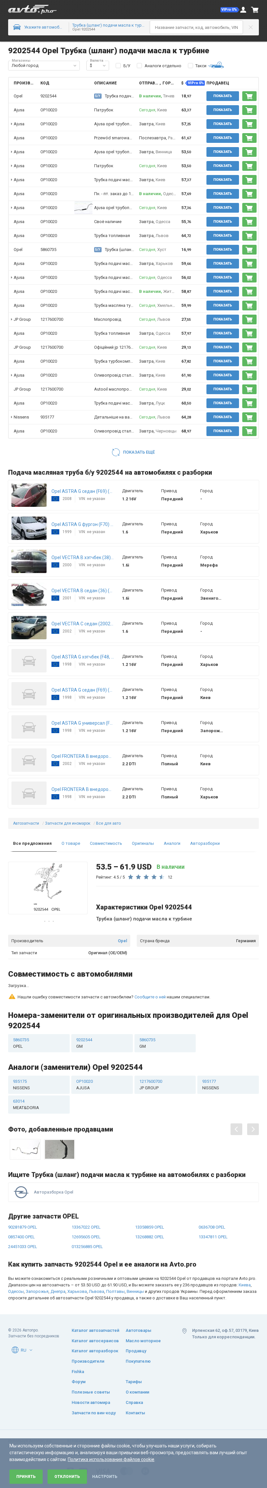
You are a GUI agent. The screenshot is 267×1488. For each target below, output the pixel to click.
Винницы (135, 1266)
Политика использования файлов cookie (111, 1459)
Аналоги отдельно (163, 65)
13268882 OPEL (149, 1211)
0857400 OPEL (21, 1211)
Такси (200, 65)
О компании (137, 1392)
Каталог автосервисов (95, 1340)
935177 (47, 417)
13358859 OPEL (149, 1202)
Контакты (135, 1412)
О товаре (71, 843)
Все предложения (32, 843)
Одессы (16, 1266)
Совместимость (106, 843)
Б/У (126, 65)
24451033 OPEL (22, 1221)
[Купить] (249, 96)
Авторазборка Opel (53, 1167)
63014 (26, 1079)
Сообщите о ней (150, 971)
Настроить (104, 1476)
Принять (26, 1476)
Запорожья (37, 1266)
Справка (134, 1402)
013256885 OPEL (87, 1221)
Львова (96, 1266)
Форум (79, 1381)
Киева (245, 1259)
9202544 (84, 1018)
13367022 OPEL (86, 1202)
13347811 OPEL (213, 1211)
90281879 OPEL (22, 1202)
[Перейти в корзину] (255, 10)
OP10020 (48, 109)
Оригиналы (143, 843)
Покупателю (138, 1361)
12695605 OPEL (86, 1211)
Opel (122, 940)
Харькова (77, 1266)
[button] (229, 9)
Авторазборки (205, 843)
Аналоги (172, 843)
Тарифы (134, 1381)
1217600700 (51, 319)
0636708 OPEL (212, 1202)
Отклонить (67, 1476)
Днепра (57, 1266)
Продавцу (136, 1350)
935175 (21, 1059)
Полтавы (115, 1266)
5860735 (48, 249)
